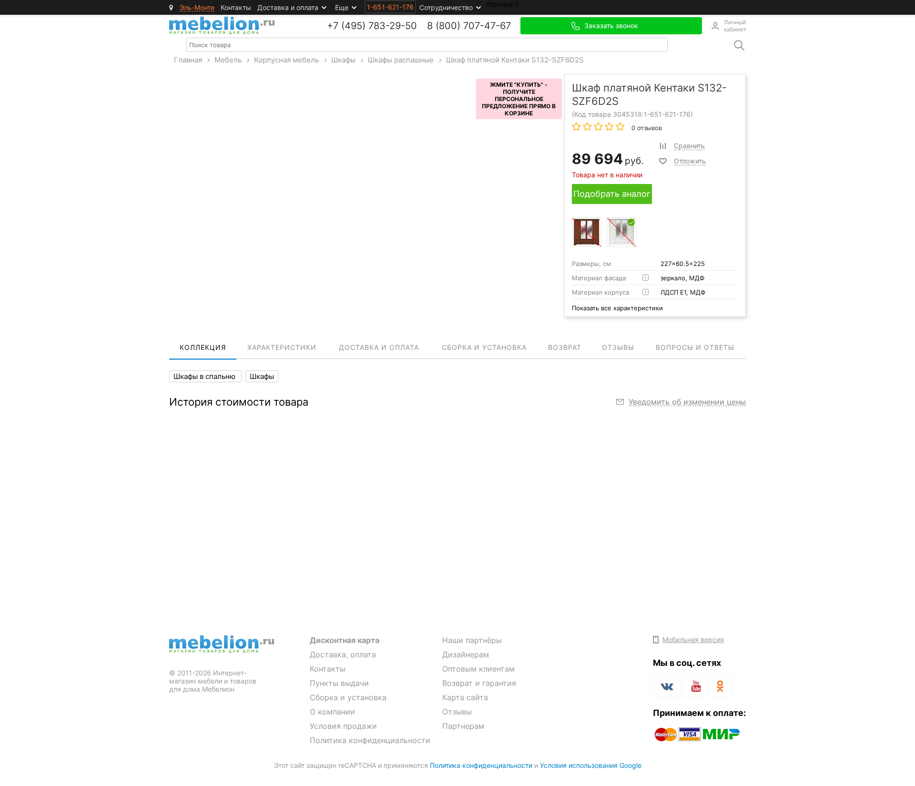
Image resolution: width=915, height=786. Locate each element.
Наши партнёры (472, 640)
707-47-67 (487, 25)
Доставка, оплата (343, 654)
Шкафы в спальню (205, 376)
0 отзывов (646, 128)
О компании (332, 711)
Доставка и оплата (287, 7)
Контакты (236, 7)
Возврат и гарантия (479, 683)
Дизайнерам (465, 654)
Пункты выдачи (339, 683)
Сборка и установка (348, 697)
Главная (188, 59)
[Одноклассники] (720, 686)
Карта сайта (465, 697)
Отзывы (457, 711)
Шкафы (343, 59)
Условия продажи (343, 726)
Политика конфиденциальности (370, 740)
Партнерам (463, 726)
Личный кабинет (735, 26)
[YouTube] (694, 688)
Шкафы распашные (401, 59)
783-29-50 (392, 25)
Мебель (228, 59)
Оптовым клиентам (478, 669)
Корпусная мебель (286, 59)
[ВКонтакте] (667, 686)
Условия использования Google (590, 765)
